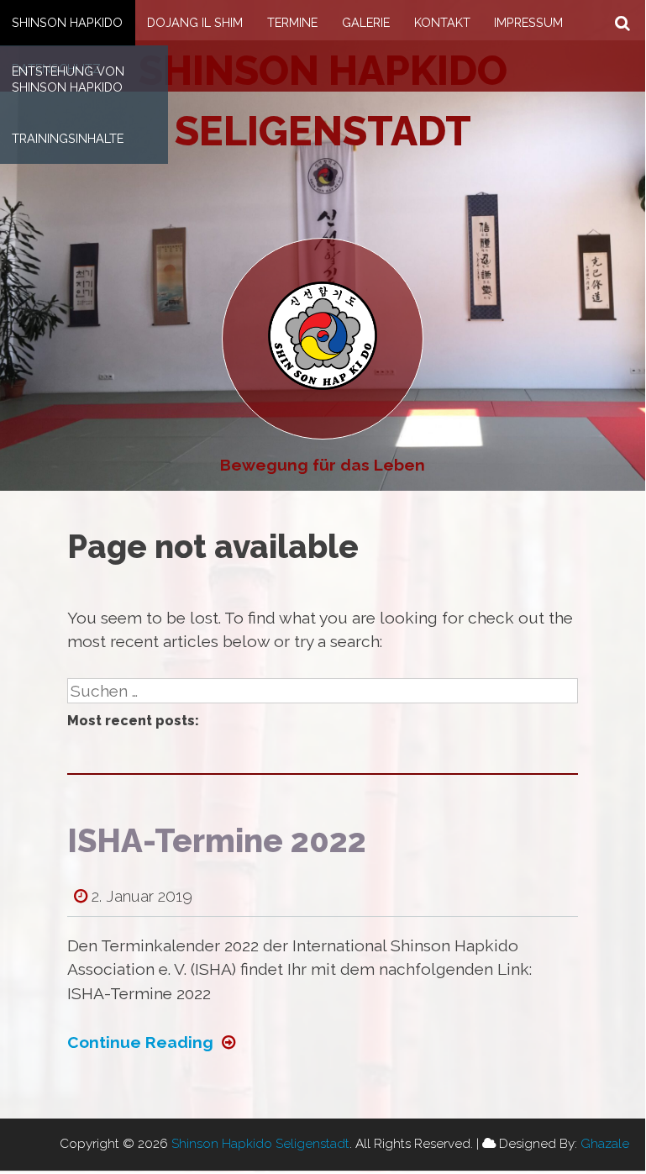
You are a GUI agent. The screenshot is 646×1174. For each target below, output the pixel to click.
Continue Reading (140, 1042)
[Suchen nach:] (322, 691)
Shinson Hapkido (67, 22)
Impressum (528, 22)
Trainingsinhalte (67, 138)
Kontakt (442, 22)
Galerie (366, 22)
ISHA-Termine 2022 (216, 841)
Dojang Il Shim (195, 22)
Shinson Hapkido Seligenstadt (260, 1143)
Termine (292, 22)
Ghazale (604, 1143)
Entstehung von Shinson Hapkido (68, 79)
